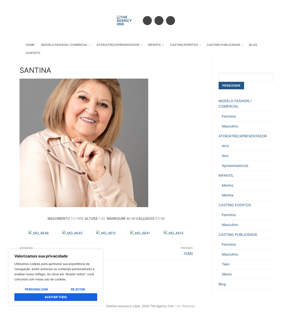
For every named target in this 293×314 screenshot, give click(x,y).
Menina (227, 195)
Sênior (227, 274)
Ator (225, 156)
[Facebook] (147, 20)
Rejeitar (78, 289)
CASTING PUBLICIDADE (238, 234)
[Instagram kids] (170, 20)
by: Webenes (186, 306)
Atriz (225, 146)
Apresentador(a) (235, 165)
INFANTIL (226, 175)
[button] (29, 233)
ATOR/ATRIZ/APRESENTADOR (243, 136)
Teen (226, 264)
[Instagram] (158, 20)
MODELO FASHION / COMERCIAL (235, 104)
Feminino (229, 116)
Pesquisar (231, 85)
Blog (222, 284)
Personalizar (36, 289)
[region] (56, 277)
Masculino (230, 126)
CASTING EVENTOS (235, 205)
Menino (228, 185)
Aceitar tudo (56, 297)
